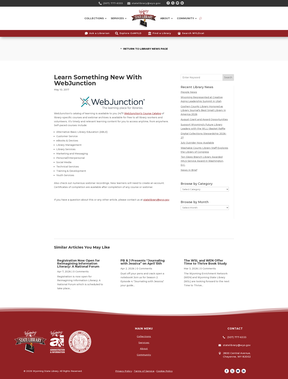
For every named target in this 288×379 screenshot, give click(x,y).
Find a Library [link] (162, 33)
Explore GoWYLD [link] (131, 33)
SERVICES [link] (117, 18)
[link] (101, 3)
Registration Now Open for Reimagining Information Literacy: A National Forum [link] (78, 263)
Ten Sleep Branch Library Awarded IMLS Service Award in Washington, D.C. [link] (202, 160)
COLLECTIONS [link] (94, 18)
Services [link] (143, 342)
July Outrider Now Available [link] (197, 142)
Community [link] (144, 354)
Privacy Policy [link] (123, 371)
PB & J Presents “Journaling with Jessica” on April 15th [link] (142, 262)
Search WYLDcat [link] (193, 33)
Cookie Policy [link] (164, 371)
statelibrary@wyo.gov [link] (146, 3)
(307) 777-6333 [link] (113, 3)
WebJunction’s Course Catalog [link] (142, 113)
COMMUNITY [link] (185, 18)
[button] (168, 3)
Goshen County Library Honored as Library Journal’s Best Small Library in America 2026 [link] (203, 110)
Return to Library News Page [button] (145, 48)
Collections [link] (144, 336)
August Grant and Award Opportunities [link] (204, 119)
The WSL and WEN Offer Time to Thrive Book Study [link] (205, 262)
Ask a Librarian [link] (99, 33)
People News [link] (189, 92)
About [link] (144, 348)
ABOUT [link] (165, 18)
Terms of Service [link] (144, 371)
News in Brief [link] (189, 170)
